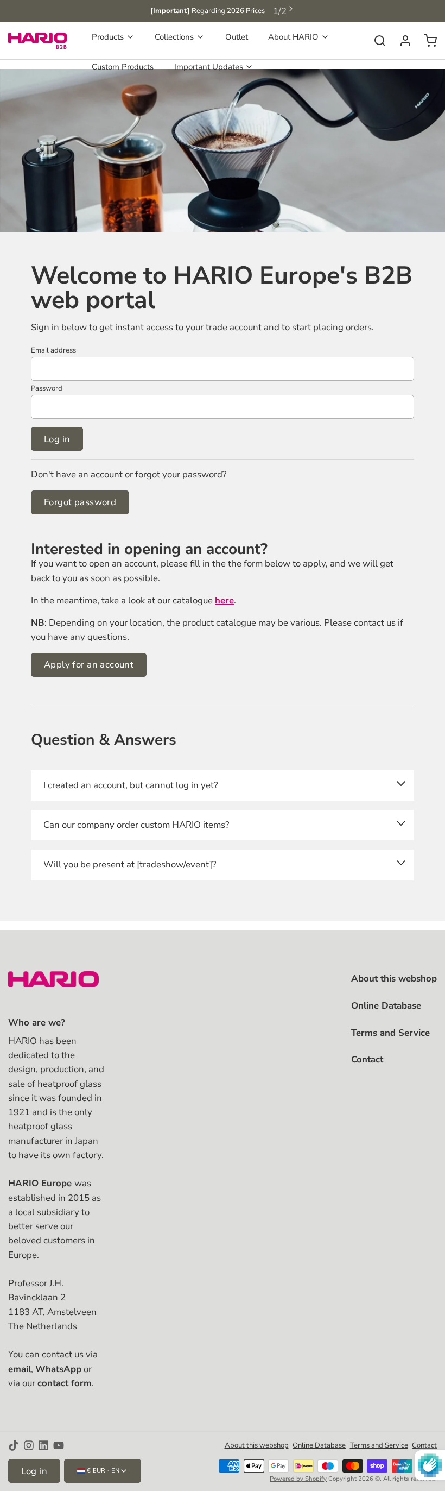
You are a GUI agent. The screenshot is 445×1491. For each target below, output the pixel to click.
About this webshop (394, 978)
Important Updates (208, 66)
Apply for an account (89, 664)
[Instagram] (28, 1445)
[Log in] (401, 40)
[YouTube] (58, 1445)
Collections (174, 37)
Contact (367, 1059)
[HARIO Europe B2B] (37, 41)
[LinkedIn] (43, 1445)
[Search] (375, 40)
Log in (57, 439)
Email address (53, 350)
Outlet (236, 37)
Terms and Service (390, 1033)
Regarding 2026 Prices (207, 11)
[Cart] (426, 40)
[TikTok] (13, 1445)
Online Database (386, 1005)
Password (46, 388)
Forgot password (80, 502)
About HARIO (293, 37)
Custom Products (123, 66)
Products (108, 37)
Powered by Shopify (298, 1479)
